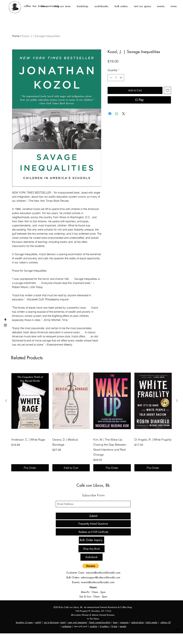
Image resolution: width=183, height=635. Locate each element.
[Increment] (121, 77)
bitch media (151, 622)
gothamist (66, 626)
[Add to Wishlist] (167, 90)
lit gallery (104, 626)
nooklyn (93, 626)
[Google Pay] (139, 100)
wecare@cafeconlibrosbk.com (103, 572)
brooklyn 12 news (24, 622)
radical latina (137, 622)
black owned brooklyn (99, 622)
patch (63, 622)
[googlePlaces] (5, 320)
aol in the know (51, 622)
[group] (91, 419)
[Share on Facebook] (110, 113)
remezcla (124, 622)
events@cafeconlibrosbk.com (98, 582)
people (123, 626)
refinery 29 (165, 622)
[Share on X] (123, 113)
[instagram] (5, 325)
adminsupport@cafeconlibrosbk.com (100, 577)
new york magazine (77, 622)
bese (115, 622)
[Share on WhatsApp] (117, 113)
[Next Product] (177, 400)
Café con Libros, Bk (93, 485)
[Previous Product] (6, 400)
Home (16, 36)
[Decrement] (110, 77)
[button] (90, 566)
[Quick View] (30, 401)
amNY (38, 622)
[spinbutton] (116, 77)
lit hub (114, 626)
